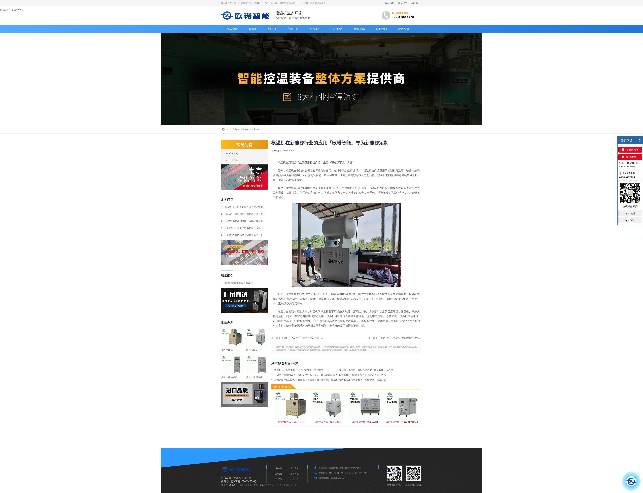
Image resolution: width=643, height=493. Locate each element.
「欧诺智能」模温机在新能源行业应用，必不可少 (404, 337)
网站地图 (415, 3)
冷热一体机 (259, 484)
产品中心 (293, 29)
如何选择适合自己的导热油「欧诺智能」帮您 (362, 374)
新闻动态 (245, 129)
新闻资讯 (359, 29)
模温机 (257, 3)
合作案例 (315, 29)
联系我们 (402, 3)
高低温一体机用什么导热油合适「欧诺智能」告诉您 (366, 369)
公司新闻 (233, 153)
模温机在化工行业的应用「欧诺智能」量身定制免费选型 (310, 337)
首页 (237, 129)
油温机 (272, 29)
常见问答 (255, 129)
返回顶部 (630, 213)
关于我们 (278, 473)
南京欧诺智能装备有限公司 (238, 282)
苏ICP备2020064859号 (243, 481)
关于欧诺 (337, 29)
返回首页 (630, 220)
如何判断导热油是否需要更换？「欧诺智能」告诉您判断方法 (306, 379)
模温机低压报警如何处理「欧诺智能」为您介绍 (299, 369)
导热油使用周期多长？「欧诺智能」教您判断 (362, 379)
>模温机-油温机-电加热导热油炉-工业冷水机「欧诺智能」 (246, 15)
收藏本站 (389, 3)
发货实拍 (403, 29)
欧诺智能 (232, 29)
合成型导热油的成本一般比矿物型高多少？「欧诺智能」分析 (306, 374)
